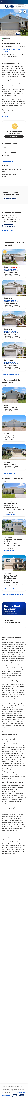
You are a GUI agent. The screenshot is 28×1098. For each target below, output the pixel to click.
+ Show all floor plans (9, 473)
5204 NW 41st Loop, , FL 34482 (13, 50)
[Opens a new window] (20, 11)
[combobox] (21, 6)
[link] (14, 22)
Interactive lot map (10, 198)
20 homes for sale (9, 514)
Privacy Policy (21, 1092)
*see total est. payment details (11, 269)
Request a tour (8, 226)
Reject (15, 1095)
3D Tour (18, 33)
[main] (14, 553)
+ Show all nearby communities (12, 594)
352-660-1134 (8, 230)
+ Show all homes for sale (10, 374)
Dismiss (22, 1095)
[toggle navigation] (3, 6)
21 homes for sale (9, 589)
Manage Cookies (6, 1095)
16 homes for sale (9, 550)
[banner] (14, 2)
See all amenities (8, 161)
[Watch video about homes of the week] (14, 125)
